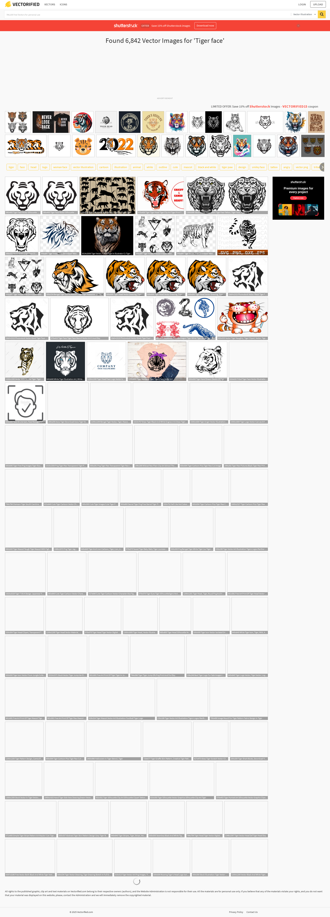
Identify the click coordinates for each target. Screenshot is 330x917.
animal (137, 167)
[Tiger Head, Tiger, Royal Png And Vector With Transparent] (204, 574)
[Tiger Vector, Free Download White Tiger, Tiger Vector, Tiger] (59, 235)
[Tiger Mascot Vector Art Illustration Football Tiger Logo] (121, 699)
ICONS (63, 4)
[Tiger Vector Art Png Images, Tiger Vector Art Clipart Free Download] (132, 857)
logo (44, 167)
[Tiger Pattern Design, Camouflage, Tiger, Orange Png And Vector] (24, 741)
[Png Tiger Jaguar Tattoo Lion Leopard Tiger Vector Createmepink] (66, 529)
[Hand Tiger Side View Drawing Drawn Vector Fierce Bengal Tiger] (68, 780)
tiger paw (227, 167)
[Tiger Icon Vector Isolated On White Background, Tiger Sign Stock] (211, 615)
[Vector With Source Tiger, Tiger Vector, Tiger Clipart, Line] (24, 361)
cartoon (103, 167)
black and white (207, 167)
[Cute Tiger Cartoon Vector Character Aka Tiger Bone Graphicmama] (66, 574)
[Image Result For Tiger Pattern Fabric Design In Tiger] (239, 699)
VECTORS (49, 4)
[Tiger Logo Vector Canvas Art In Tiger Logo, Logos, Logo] (249, 403)
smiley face (258, 167)
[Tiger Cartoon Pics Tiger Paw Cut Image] (201, 446)
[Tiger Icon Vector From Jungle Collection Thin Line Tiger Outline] (25, 656)
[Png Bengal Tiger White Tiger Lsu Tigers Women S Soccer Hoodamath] (191, 529)
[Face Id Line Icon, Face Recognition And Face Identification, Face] (25, 403)
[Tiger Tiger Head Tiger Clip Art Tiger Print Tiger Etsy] (161, 195)
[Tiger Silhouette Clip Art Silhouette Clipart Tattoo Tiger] (121, 780)
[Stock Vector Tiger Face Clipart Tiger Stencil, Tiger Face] (21, 235)
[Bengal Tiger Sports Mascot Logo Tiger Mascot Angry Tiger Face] (75, 276)
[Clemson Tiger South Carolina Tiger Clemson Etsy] (23, 487)
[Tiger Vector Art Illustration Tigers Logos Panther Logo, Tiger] (241, 529)
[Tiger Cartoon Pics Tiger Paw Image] (249, 487)
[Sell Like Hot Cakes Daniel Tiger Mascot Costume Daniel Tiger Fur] (176, 487)
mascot (188, 167)
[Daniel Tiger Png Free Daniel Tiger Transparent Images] (140, 487)
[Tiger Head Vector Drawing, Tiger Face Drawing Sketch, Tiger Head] (125, 276)
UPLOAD (318, 4)
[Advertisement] (165, 72)
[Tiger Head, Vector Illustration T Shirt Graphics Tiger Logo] (140, 615)
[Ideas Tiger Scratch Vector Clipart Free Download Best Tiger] (210, 741)
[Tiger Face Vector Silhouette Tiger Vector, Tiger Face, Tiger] (22, 195)
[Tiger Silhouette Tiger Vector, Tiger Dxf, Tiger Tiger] (107, 195)
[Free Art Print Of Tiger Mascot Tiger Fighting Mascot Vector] (25, 699)
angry (286, 167)
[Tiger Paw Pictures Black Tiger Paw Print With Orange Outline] (246, 446)
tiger (11, 167)
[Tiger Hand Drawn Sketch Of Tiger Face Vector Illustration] (207, 361)
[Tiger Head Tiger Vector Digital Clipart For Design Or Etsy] (102, 615)
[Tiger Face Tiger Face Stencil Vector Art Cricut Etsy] (79, 319)
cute (175, 167)
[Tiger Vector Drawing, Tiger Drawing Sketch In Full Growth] (84, 857)
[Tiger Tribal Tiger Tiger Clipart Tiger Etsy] (242, 235)
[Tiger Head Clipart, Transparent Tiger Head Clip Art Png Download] (24, 615)
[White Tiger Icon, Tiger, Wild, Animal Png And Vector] (250, 615)
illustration (120, 167)
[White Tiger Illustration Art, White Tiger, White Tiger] (65, 361)
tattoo (274, 167)
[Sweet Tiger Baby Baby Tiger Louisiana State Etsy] (146, 529)
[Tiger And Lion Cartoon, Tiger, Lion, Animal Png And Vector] (102, 529)
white (150, 167)
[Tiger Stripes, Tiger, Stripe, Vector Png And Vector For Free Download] (128, 819)
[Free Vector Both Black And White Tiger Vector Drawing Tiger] (30, 857)
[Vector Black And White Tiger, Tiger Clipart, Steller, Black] (249, 857)
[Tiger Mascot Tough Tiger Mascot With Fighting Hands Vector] (28, 529)
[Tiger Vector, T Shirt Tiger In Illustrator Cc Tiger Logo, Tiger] (107, 235)
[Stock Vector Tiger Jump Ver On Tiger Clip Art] (67, 656)
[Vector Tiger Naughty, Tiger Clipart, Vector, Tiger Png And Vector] (242, 319)
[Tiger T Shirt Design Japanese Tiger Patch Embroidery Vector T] (25, 574)
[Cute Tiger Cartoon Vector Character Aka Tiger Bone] (62, 487)
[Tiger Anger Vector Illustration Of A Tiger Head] (209, 403)
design (242, 167)
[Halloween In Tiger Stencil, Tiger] (113, 741)
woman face (60, 167)
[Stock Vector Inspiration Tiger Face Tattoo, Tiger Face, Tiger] (227, 195)
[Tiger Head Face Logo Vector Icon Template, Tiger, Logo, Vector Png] (106, 361)
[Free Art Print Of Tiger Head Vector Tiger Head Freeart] (247, 574)
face (22, 167)
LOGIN (302, 4)
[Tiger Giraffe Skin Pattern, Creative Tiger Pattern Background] (167, 741)
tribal (317, 167)
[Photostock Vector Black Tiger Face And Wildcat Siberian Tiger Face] (248, 276)
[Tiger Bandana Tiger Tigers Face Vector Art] (157, 361)
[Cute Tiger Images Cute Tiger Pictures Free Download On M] (100, 487)
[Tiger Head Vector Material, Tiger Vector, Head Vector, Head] (64, 615)
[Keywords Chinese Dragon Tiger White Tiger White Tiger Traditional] (185, 319)
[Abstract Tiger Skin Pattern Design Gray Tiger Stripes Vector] (83, 819)
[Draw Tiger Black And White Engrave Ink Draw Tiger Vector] (160, 403)
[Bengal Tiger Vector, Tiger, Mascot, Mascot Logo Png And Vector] (110, 403)
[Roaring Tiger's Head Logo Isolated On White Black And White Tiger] (171, 857)
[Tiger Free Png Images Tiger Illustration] (24, 446)
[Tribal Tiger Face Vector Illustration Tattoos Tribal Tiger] (248, 361)
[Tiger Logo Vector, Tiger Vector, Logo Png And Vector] (248, 656)
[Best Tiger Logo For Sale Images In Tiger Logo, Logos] (206, 656)
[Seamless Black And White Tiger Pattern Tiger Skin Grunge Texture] (166, 819)
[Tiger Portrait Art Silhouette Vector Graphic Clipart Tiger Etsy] (242, 780)
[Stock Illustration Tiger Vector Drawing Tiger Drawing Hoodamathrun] (210, 857)
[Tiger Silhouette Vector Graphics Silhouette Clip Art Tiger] (182, 780)
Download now (205, 25)
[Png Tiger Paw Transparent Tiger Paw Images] (66, 446)
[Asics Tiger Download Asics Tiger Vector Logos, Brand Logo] (68, 403)
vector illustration (83, 167)
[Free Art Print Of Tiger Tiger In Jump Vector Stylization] (108, 656)
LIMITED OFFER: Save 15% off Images (245, 106)
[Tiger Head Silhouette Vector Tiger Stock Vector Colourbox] (175, 615)
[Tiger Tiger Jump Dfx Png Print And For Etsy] (157, 656)
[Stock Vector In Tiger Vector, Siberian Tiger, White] (23, 780)
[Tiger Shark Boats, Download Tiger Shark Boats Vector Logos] (249, 741)
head (33, 167)
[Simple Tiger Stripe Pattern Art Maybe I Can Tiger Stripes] (30, 819)
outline (163, 167)
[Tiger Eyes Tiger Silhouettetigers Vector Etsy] (159, 574)
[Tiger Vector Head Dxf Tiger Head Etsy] (246, 819)
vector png (302, 167)
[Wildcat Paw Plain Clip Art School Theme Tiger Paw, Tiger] (156, 446)
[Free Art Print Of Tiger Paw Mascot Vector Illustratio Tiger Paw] (66, 699)
